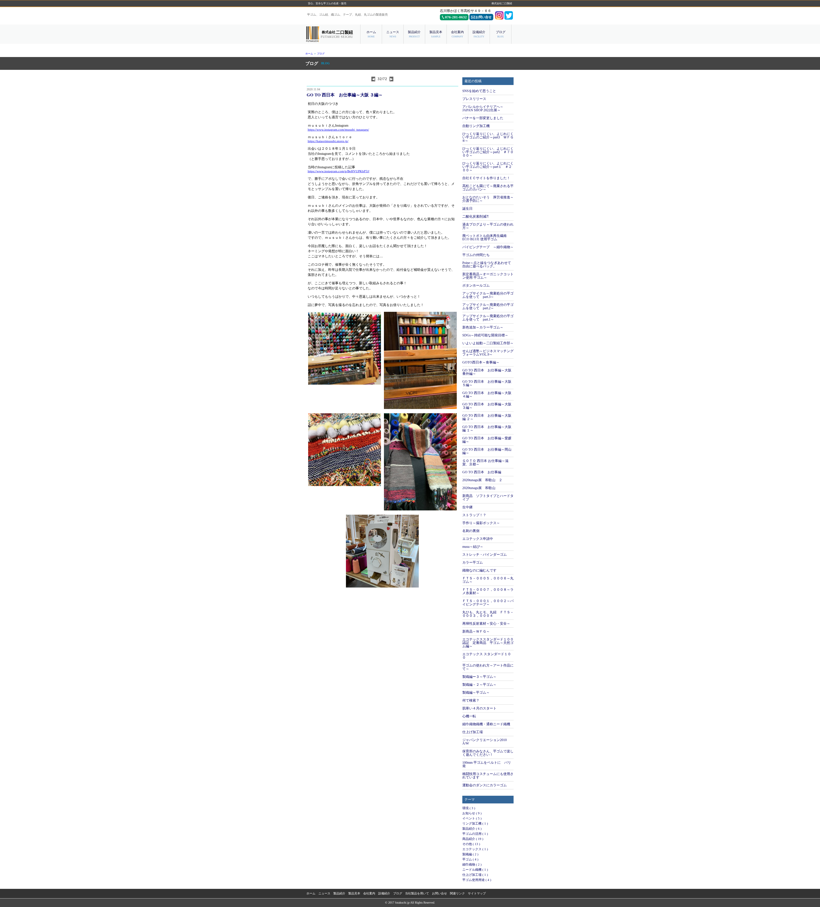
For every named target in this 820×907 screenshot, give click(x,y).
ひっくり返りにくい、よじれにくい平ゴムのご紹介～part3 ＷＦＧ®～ (488, 137)
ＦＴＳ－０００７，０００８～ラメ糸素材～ (488, 591)
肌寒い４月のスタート (479, 708)
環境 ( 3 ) (468, 808)
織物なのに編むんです (479, 570)
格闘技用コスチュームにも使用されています (488, 775)
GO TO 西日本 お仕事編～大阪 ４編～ (486, 394)
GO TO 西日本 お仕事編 (481, 472)
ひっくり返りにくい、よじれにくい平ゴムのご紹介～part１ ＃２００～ (488, 166)
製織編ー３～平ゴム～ (479, 676)
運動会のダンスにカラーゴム (484, 785)
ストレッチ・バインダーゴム (484, 554)
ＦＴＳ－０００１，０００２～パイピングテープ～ (488, 602)
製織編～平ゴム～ (476, 692)
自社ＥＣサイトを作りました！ (486, 178)
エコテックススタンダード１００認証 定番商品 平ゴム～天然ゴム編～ (488, 642)
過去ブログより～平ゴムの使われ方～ (488, 226)
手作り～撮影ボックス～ (481, 523)
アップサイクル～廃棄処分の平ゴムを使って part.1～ (488, 317)
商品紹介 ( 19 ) (472, 839)
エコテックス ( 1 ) (475, 849)
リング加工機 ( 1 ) (475, 823)
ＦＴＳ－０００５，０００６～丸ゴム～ (488, 579)
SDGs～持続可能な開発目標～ (485, 335)
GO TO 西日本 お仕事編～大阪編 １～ (486, 428)
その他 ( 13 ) (471, 844)
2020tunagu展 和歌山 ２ (482, 480)
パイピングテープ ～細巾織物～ (488, 247)
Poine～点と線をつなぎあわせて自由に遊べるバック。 (486, 264)
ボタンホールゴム (476, 285)
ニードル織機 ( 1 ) (475, 869)
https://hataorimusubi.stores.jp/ (328, 141)
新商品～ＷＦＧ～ (476, 631)
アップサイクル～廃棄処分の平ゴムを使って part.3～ (488, 295)
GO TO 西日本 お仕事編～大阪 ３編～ (486, 405)
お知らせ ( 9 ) (472, 813)
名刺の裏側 (470, 531)
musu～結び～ (472, 546)
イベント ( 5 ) (472, 818)
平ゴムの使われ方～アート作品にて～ (488, 667)
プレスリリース (474, 99)
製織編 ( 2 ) (470, 854)
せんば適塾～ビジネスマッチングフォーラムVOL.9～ (488, 352)
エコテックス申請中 (477, 539)
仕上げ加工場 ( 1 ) (475, 874)
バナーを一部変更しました (482, 118)
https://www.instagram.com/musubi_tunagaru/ (338, 129)
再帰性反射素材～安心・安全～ (486, 623)
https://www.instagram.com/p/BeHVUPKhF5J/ (338, 171)
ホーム (309, 53)
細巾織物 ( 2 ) (472, 864)
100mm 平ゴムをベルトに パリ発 (486, 764)
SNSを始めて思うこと (479, 91)
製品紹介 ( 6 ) (472, 828)
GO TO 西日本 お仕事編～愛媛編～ (486, 439)
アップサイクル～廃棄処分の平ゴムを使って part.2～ (488, 306)
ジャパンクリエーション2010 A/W (484, 741)
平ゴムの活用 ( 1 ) (475, 833)
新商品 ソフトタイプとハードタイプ (488, 497)
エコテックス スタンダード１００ (486, 655)
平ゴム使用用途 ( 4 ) (476, 880)
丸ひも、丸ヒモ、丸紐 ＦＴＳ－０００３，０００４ (488, 613)
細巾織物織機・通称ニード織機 (486, 724)
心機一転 (469, 716)
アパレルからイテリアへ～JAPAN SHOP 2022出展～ (482, 108)
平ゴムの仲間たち (476, 255)
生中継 (467, 507)
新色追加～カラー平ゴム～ (482, 327)
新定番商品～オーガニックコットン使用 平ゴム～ (488, 275)
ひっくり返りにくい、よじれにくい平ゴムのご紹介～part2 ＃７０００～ (488, 152)
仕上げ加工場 (472, 732)
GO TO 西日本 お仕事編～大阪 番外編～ (486, 371)
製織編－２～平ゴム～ (479, 684)
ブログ (321, 53)
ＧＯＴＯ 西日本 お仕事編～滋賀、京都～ (485, 462)
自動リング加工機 (476, 126)
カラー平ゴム (472, 562)
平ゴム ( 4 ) (470, 859)
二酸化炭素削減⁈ (475, 216)
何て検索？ (470, 700)
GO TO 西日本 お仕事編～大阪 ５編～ (486, 383)
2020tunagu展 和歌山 (478, 488)
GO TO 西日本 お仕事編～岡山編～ (486, 451)
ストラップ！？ (474, 515)
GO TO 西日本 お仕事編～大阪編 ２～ (486, 417)
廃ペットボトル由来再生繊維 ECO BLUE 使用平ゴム (484, 237)
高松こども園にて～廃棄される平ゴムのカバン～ (488, 187)
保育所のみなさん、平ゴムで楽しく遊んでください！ (488, 752)
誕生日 (467, 208)
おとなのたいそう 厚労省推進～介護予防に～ (488, 198)
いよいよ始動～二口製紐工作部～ (488, 343)
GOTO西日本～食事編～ (480, 362)
